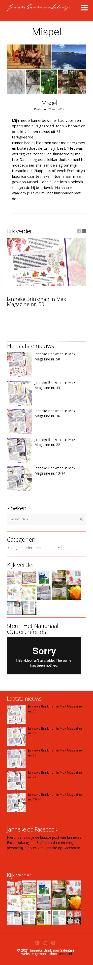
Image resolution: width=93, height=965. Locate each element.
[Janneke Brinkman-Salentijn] (49, 10)
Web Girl (65, 953)
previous (79, 231)
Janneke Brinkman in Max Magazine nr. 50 (36, 301)
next (84, 231)
